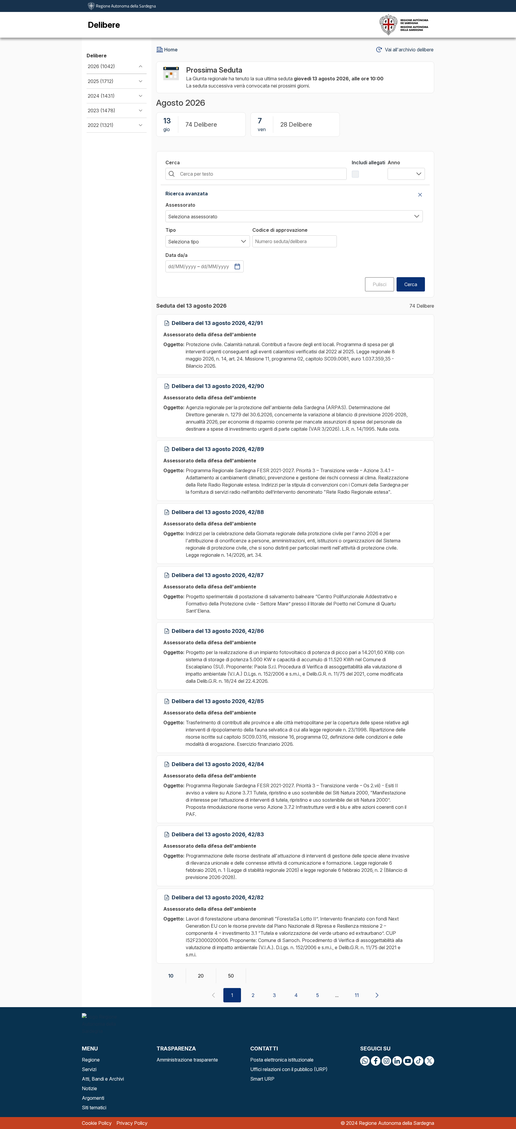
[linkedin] (397, 1060)
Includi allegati (368, 162)
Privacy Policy (132, 1123)
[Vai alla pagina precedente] (213, 995)
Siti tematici (94, 1107)
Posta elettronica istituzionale (282, 1060)
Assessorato (180, 205)
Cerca (172, 162)
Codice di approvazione (280, 230)
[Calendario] (237, 266)
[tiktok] (418, 1060)
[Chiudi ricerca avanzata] (420, 195)
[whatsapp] (364, 1060)
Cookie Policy (97, 1123)
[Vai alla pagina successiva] (377, 995)
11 (357, 995)
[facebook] (375, 1060)
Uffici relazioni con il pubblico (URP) (289, 1069)
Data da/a (176, 255)
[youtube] (407, 1060)
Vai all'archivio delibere (409, 50)
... (337, 995)
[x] (429, 1060)
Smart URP (262, 1079)
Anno (394, 162)
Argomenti (93, 1098)
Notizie (89, 1088)
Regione (91, 1060)
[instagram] (386, 1060)
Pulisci (379, 284)
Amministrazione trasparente (187, 1060)
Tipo (170, 230)
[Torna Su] (496, 1109)
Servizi (89, 1069)
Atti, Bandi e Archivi (103, 1079)
